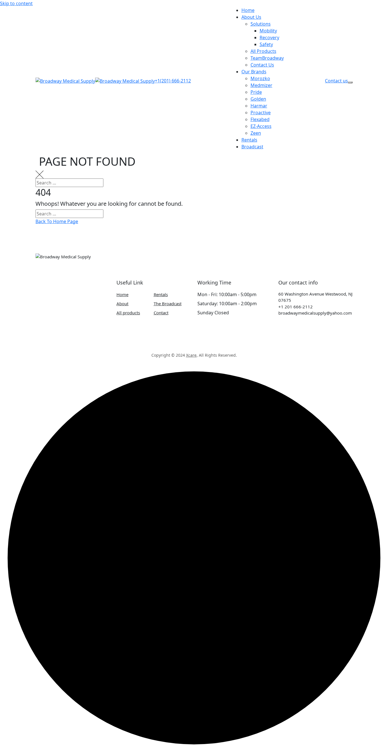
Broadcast (252, 147)
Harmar (259, 106)
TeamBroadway (267, 58)
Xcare (191, 355)
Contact (161, 312)
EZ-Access (261, 126)
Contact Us (262, 65)
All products (128, 312)
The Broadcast (168, 303)
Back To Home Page (57, 221)
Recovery (269, 37)
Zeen (256, 133)
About (122, 303)
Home (248, 10)
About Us (251, 17)
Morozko (260, 78)
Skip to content (16, 3)
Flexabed (260, 119)
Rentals (249, 140)
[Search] (378, 186)
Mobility (268, 31)
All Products (263, 51)
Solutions (261, 24)
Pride (256, 92)
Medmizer (261, 85)
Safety (266, 44)
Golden (258, 99)
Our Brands (253, 71)
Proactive (261, 112)
